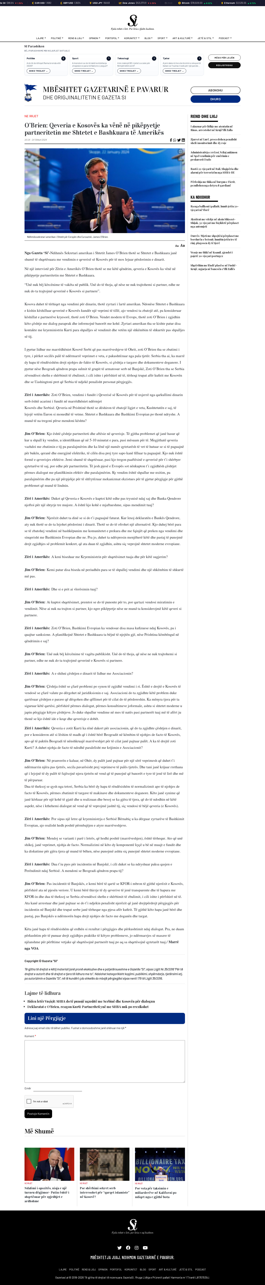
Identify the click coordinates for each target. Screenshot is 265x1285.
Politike (31, 58)
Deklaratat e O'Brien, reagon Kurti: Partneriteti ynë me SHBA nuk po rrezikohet (88, 1007)
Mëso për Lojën (224, 57)
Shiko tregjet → (38, 71)
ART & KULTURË (167, 1269)
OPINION (102, 1269)
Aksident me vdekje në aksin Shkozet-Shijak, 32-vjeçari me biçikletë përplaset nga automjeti (215, 223)
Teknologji (123, 58)
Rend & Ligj (75, 38)
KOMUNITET (131, 1269)
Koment (30, 1036)
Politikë (56, 38)
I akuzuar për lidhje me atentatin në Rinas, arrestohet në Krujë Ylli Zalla (212, 128)
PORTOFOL (116, 1269)
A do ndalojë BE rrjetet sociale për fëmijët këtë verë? (133, 64)
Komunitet (130, 38)
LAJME (63, 1269)
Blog (148, 38)
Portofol (111, 38)
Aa (177, 245)
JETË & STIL (186, 1269)
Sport (161, 38)
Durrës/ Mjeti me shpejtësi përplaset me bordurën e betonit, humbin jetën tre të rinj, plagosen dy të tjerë (215, 239)
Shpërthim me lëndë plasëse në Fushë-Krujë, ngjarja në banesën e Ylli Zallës (214, 267)
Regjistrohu (224, 65)
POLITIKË (74, 1269)
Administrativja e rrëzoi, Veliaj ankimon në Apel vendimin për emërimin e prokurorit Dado (214, 156)
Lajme (40, 38)
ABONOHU (215, 90)
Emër (28, 1088)
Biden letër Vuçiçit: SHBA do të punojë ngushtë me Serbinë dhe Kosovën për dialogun (91, 1001)
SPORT (152, 1269)
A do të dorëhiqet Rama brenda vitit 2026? (44, 64)
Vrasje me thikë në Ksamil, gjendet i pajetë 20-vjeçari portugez (212, 254)
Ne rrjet (31, 116)
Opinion (93, 38)
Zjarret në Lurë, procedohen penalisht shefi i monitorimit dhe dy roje (214, 141)
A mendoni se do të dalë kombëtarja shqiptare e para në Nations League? (89, 64)
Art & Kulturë (182, 38)
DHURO (215, 99)
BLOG (143, 1269)
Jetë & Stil (205, 38)
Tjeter (166, 58)
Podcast (224, 38)
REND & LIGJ (89, 1269)
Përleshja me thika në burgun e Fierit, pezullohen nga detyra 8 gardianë (213, 183)
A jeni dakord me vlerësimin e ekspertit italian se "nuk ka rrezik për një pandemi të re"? (182, 64)
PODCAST (200, 1269)
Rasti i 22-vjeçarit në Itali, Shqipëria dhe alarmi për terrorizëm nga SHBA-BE (214, 170)
